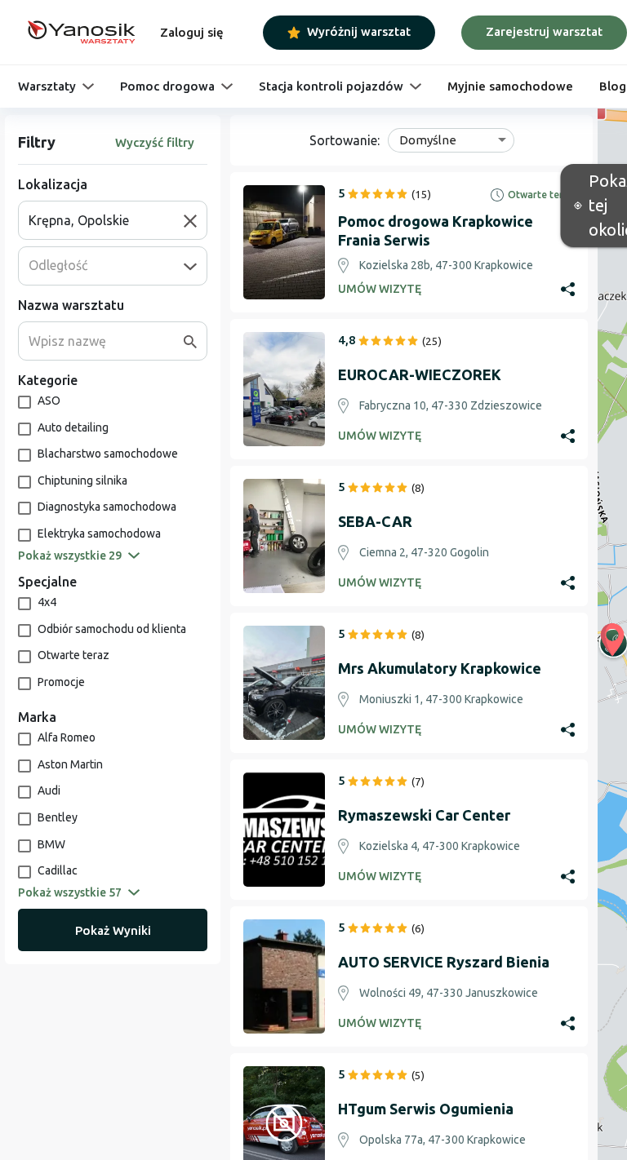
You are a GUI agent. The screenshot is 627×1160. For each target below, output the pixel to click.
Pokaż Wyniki (113, 930)
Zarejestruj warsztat (544, 31)
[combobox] (106, 220)
